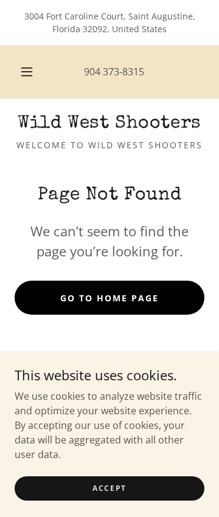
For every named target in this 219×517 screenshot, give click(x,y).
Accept (109, 488)
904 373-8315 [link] (114, 71)
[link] (109, 124)
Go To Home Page (109, 298)
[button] (27, 72)
